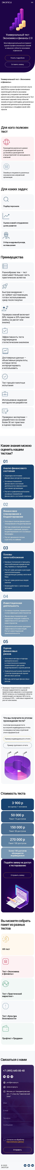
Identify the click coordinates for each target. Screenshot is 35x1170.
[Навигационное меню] (32, 2)
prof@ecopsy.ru (12, 1082)
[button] (17, 58)
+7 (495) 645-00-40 (14, 1070)
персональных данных (15, 1142)
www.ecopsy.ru (12, 1087)
